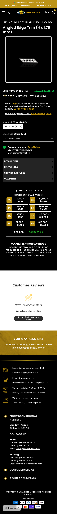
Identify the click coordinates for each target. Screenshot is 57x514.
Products (15, 22)
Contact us (36, 232)
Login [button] (47, 12)
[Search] (8, 12)
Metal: (14, 134)
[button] (3, 12)
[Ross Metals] (28, 12)
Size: (16, 122)
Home (6, 22)
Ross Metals (30, 491)
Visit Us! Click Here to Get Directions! (29, 3)
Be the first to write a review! (28, 318)
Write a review (38, 96)
